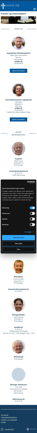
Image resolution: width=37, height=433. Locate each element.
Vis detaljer (27, 232)
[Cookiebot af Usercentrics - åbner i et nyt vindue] (27, 182)
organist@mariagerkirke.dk (18, 171)
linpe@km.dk (18, 327)
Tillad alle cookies (18, 237)
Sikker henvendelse (18, 71)
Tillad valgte (18, 243)
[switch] (32, 213)
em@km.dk (18, 108)
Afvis (18, 249)
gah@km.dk (18, 61)
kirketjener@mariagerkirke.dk (18, 289)
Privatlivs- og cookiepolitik (9, 420)
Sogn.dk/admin (9, 429)
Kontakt (3, 422)
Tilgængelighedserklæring (9, 417)
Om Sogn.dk (4, 415)
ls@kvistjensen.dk (18, 399)
